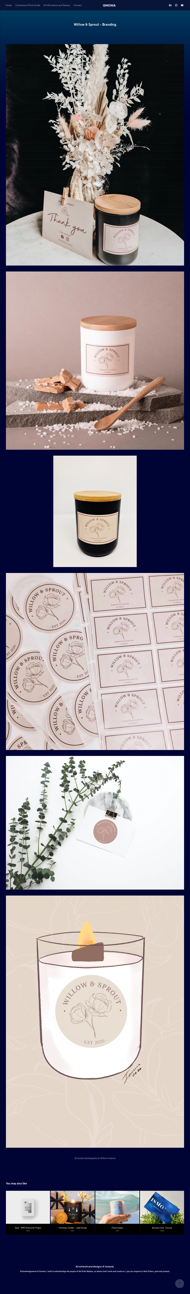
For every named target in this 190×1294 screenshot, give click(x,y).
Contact (77, 5)
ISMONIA (109, 5)
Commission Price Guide (27, 5)
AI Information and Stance (56, 5)
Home (9, 5)
